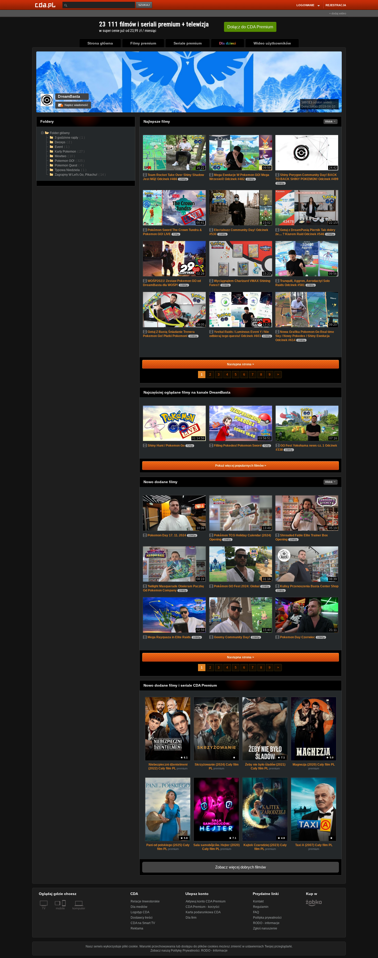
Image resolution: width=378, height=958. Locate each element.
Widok (329, 121)
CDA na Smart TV (143, 923)
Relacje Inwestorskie (145, 901)
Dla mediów (139, 907)
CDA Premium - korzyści (202, 907)
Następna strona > (240, 364)
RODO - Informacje (214, 950)
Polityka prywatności (267, 917)
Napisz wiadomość (74, 105)
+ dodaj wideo (337, 13)
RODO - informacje (266, 923)
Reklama (137, 928)
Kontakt (258, 901)
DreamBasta (69, 96)
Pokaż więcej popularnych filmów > (240, 465)
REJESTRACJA (336, 5)
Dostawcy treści (141, 917)
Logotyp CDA (140, 912)
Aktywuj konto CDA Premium (206, 901)
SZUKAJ (144, 4)
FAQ (256, 912)
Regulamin (260, 907)
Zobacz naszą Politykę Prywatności (175, 950)
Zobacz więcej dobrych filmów (240, 867)
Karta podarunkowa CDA (203, 912)
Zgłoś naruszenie (265, 928)
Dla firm (191, 917)
